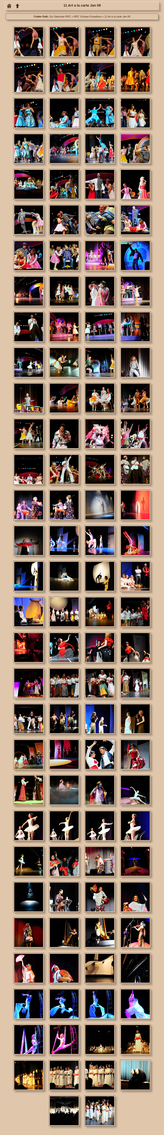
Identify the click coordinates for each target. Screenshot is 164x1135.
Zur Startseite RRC (60, 16)
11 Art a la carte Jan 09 (117, 16)
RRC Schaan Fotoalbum (88, 16)
